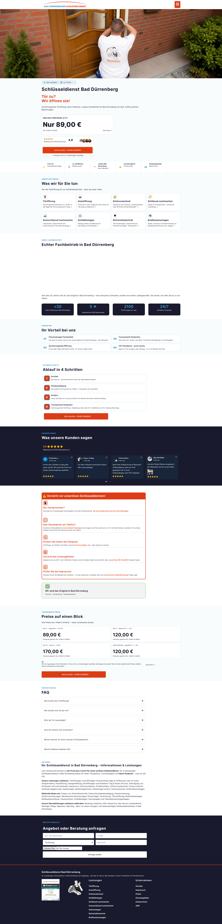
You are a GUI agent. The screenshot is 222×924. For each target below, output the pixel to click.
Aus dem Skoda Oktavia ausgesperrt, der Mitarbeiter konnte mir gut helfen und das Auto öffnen (161, 465)
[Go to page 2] (109, 481)
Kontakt (139, 886)
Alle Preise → (107, 130)
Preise (138, 894)
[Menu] (177, 4)
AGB (138, 906)
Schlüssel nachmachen (99, 902)
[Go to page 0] (106, 481)
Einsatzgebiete (142, 898)
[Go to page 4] (113, 481)
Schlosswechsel (96, 894)
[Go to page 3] (111, 481)
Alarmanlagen (95, 909)
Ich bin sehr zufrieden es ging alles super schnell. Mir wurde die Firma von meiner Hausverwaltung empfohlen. (57, 467)
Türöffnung (94, 886)
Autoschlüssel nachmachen (101, 906)
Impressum (140, 890)
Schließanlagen (95, 898)
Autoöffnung (94, 890)
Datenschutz (141, 902)
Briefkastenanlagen (97, 917)
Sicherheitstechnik (97, 913)
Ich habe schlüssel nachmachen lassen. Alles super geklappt (92, 466)
